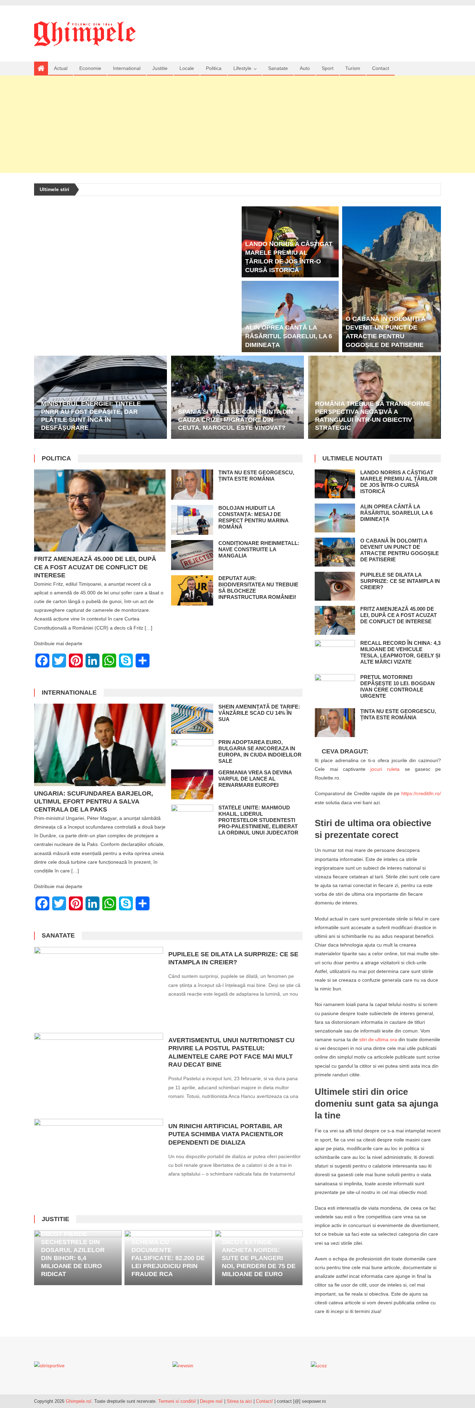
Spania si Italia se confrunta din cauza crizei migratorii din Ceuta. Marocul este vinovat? (235, 419)
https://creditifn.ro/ (421, 793)
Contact (380, 68)
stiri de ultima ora (378, 1039)
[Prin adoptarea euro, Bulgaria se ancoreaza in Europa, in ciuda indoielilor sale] (192, 750)
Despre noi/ (211, 1401)
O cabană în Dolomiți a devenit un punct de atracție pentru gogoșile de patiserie (399, 550)
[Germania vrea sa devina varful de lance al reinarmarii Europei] (192, 784)
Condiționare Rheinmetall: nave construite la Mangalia (258, 549)
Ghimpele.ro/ (78, 1401)
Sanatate (278, 68)
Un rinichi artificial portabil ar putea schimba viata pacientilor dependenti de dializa (225, 1134)
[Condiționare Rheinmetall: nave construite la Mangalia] (192, 555)
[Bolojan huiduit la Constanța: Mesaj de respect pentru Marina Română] (192, 520)
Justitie (160, 68)
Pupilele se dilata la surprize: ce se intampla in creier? (400, 581)
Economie (90, 68)
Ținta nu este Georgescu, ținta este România (256, 475)
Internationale (69, 692)
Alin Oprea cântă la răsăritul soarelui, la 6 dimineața (288, 336)
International (126, 68)
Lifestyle (242, 68)
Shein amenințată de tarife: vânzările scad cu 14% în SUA (259, 713)
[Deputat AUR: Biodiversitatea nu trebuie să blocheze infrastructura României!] (192, 590)
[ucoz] (319, 1365)
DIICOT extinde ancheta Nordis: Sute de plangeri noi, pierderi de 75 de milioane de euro (259, 1258)
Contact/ (264, 1401)
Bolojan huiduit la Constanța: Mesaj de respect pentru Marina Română (253, 517)
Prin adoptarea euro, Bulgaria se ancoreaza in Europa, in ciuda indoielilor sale (259, 751)
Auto (305, 68)
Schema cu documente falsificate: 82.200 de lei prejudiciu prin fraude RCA (168, 1258)
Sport (327, 68)
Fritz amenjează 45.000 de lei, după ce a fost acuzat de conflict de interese (95, 567)
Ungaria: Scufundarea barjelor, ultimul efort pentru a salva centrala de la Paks (93, 801)
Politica (214, 68)
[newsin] (182, 1365)
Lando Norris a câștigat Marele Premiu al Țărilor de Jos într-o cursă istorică (398, 481)
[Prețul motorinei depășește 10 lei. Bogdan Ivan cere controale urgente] (335, 688)
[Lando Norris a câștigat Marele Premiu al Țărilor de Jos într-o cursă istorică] (335, 483)
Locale (186, 68)
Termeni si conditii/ (177, 1401)
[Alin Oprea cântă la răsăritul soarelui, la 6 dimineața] (290, 316)
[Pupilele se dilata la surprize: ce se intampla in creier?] (98, 987)
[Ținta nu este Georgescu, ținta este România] (192, 484)
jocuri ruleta (385, 769)
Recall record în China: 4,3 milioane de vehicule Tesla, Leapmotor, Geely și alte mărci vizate (400, 652)
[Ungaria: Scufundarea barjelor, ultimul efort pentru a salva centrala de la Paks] (100, 745)
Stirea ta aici (240, 1401)
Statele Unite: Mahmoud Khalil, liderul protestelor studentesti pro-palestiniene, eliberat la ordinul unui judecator (258, 820)
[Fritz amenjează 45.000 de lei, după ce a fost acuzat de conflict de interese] (100, 510)
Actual (60, 68)
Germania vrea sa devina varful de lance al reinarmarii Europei (255, 778)
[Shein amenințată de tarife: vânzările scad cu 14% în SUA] (192, 719)
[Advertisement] (237, 124)
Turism (352, 68)
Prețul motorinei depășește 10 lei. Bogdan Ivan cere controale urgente (397, 686)
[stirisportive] (49, 1365)
